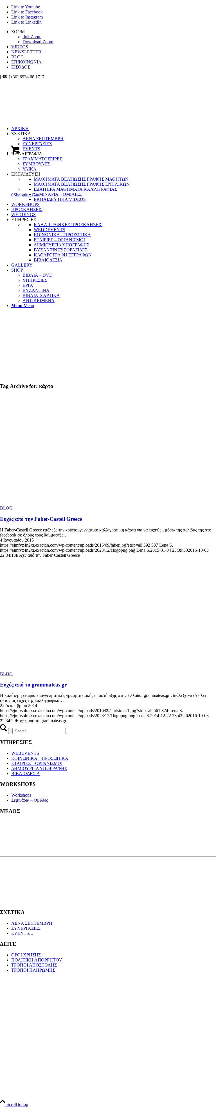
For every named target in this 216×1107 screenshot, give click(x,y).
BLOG (17, 56)
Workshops (21, 795)
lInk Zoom (31, 36)
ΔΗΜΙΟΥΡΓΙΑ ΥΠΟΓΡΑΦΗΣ (39, 768)
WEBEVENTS (25, 753)
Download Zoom (37, 41)
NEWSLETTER (26, 51)
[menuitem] (113, 36)
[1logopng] (42, 106)
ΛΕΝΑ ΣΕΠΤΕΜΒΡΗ (31, 923)
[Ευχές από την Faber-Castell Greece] (69, 503)
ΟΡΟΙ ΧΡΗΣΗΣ (26, 955)
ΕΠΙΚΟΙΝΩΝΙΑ (26, 62)
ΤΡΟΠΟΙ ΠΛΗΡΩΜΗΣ (33, 970)
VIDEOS (19, 46)
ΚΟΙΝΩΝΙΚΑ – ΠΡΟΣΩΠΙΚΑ (39, 758)
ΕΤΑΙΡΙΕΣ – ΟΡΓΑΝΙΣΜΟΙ (36, 763)
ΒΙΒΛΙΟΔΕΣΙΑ (25, 773)
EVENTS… (22, 933)
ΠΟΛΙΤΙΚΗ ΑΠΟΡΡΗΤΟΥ (36, 960)
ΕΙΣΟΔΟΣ (20, 67)
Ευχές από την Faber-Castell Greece (41, 519)
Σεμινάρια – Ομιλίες (29, 800)
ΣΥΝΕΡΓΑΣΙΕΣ (25, 928)
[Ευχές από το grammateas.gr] (69, 668)
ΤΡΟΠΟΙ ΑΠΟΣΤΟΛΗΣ (34, 965)
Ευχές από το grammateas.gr (33, 685)
